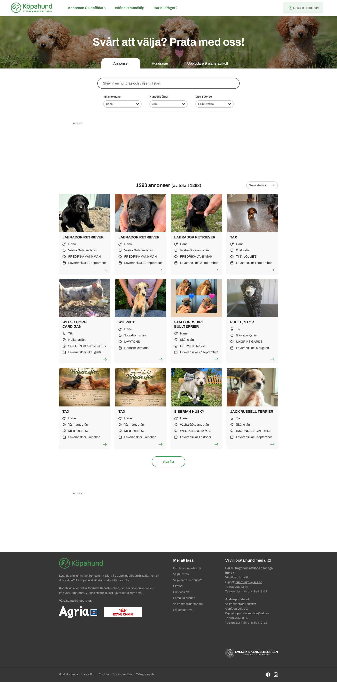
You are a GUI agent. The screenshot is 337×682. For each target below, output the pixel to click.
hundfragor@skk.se (248, 582)
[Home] (32, 8)
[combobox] (168, 83)
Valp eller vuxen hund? (187, 580)
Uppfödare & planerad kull (207, 63)
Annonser (121, 63)
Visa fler (174, 461)
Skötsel (178, 586)
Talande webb (145, 674)
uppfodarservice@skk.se (252, 613)
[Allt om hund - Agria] (78, 611)
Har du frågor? (166, 8)
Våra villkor (89, 674)
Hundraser (160, 63)
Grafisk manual (68, 674)
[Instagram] (276, 674)
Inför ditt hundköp (129, 8)
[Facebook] (268, 674)
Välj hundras (181, 574)
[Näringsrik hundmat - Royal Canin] (123, 611)
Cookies (104, 674)
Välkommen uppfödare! (188, 604)
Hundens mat (181, 592)
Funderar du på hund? (187, 568)
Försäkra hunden (184, 597)
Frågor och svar (183, 609)
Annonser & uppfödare (87, 8)
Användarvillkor (123, 674)
